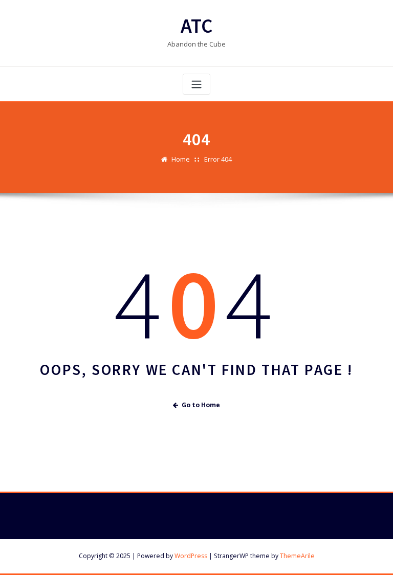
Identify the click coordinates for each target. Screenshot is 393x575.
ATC (197, 25)
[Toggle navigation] (196, 84)
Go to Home (201, 405)
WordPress (190, 555)
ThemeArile (297, 555)
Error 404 (218, 159)
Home (180, 159)
